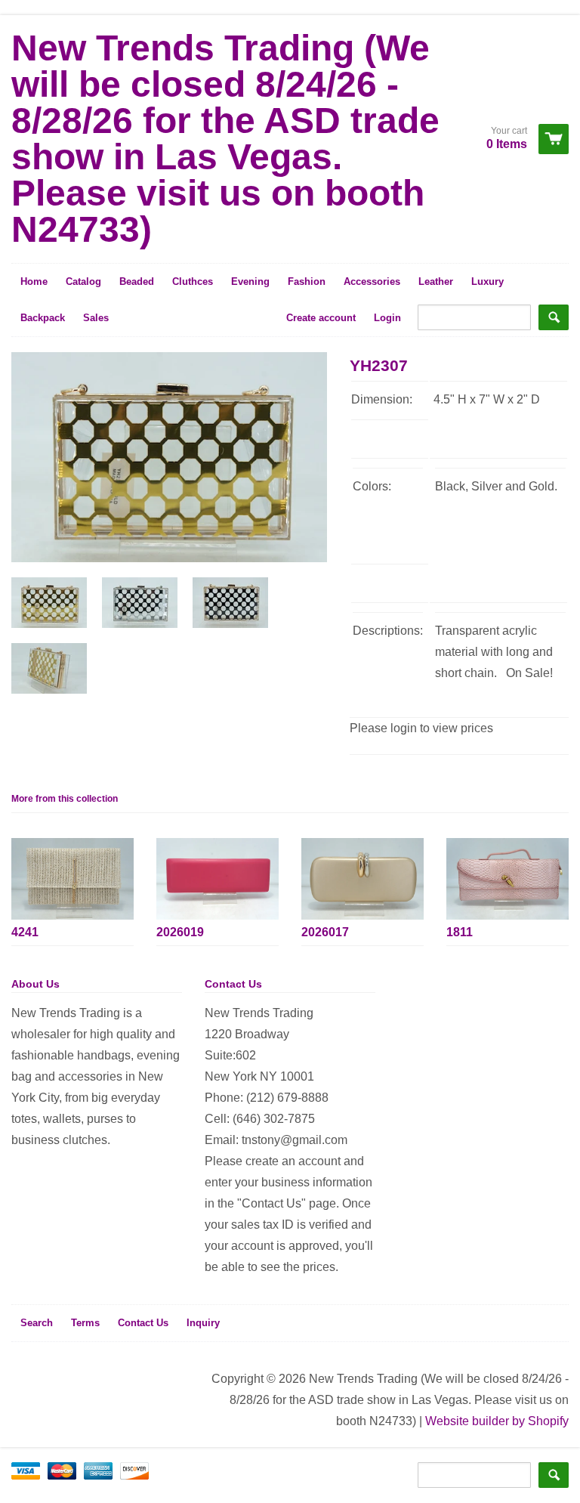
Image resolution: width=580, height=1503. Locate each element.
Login (387, 317)
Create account (321, 317)
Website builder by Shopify (497, 1421)
